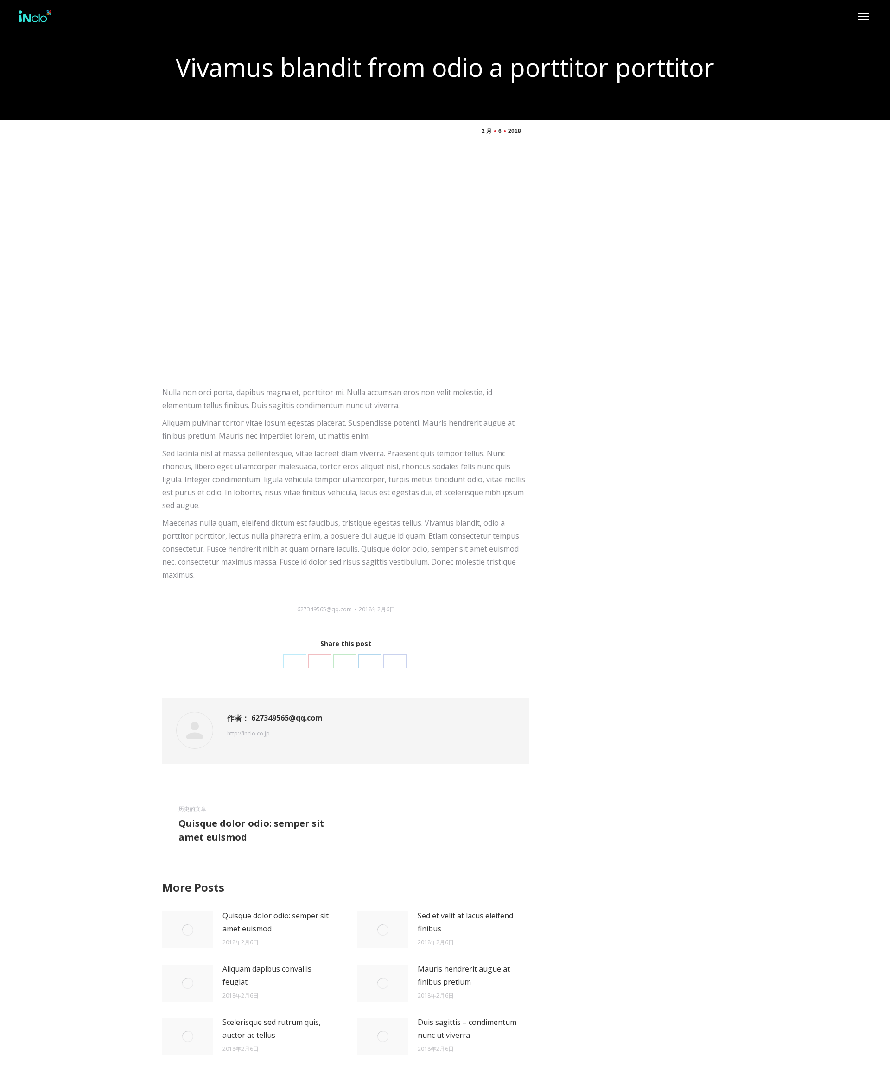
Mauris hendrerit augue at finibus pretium (464, 975)
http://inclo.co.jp (248, 733)
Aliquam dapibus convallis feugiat (267, 975)
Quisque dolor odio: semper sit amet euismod (275, 922)
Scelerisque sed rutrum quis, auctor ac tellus (271, 1028)
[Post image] (187, 929)
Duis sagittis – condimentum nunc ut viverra (467, 1028)
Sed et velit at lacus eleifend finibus (465, 922)
